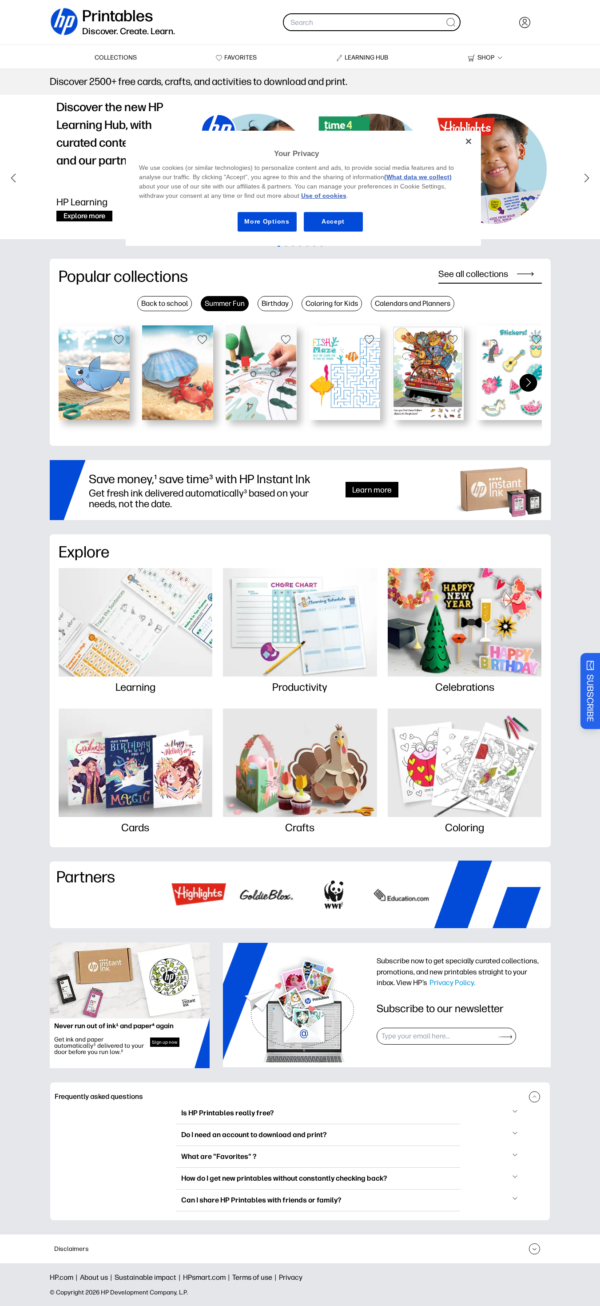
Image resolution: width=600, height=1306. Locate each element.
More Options (266, 221)
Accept (333, 221)
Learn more (372, 489)
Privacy (290, 1277)
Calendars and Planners (412, 303)
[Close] (468, 141)
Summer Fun (225, 303)
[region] (303, 188)
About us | (97, 1277)
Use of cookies (323, 195)
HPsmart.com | (207, 1277)
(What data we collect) (418, 176)
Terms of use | (255, 1277)
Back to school (164, 303)
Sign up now (165, 1042)
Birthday (275, 303)
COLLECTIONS (116, 57)
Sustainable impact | (149, 1277)
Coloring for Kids (332, 303)
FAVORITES (240, 57)
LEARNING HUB (366, 57)
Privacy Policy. (452, 982)
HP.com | (65, 1277)
